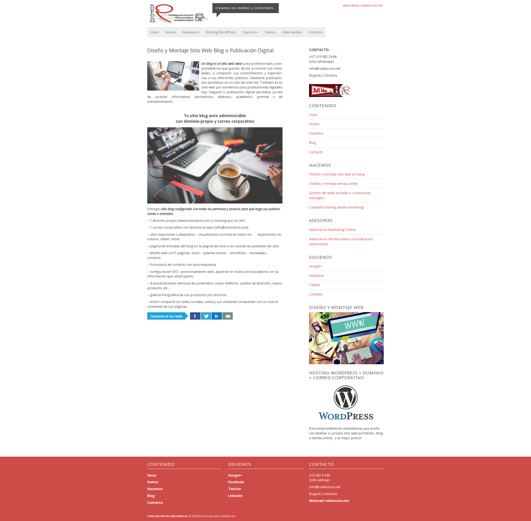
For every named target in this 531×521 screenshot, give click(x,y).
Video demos (292, 32)
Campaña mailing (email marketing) (336, 207)
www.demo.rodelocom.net (363, 5)
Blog (312, 142)
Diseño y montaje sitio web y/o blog (337, 174)
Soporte (249, 32)
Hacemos (189, 32)
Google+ (315, 266)
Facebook (316, 275)
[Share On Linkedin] (217, 316)
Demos (270, 32)
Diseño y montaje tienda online (333, 183)
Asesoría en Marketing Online (332, 229)
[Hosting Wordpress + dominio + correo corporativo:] (346, 404)
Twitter (314, 285)
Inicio (154, 32)
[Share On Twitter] (206, 316)
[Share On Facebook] (195, 316)
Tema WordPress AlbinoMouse (167, 516)
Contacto (315, 32)
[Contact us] (227, 316)
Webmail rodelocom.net (329, 500)
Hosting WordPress (221, 32)
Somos (170, 32)
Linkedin (315, 294)
